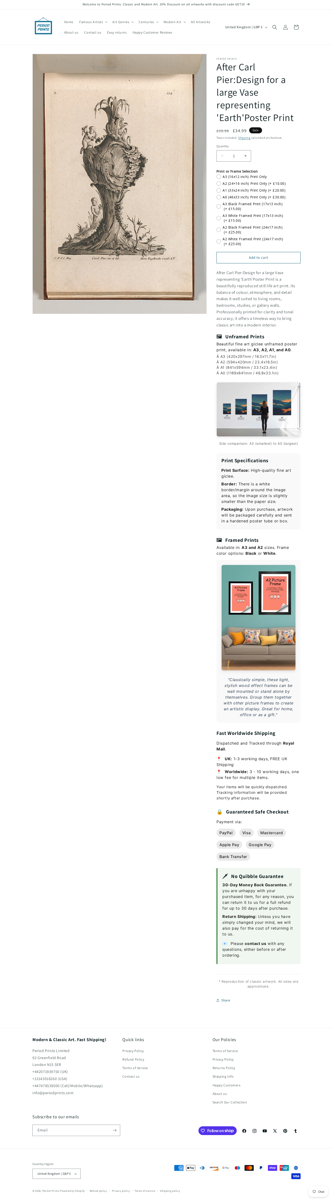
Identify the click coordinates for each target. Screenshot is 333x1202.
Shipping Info (223, 1076)
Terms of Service (135, 1068)
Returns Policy (224, 1068)
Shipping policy (170, 1191)
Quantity (222, 146)
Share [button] (225, 1000)
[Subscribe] (114, 1130)
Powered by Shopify (72, 1191)
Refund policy (98, 1191)
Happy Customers (227, 1085)
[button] (92, 22)
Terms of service (145, 1191)
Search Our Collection (230, 1102)
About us (220, 1093)
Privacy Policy (133, 1051)
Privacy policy (121, 1191)
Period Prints (50, 1191)
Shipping (244, 137)
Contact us (130, 1076)
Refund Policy (133, 1059)
